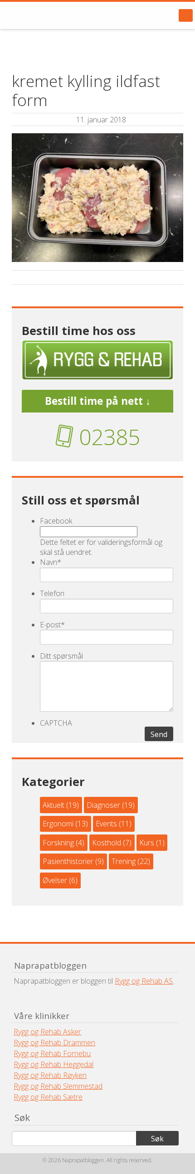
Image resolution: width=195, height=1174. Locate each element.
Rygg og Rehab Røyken (50, 1075)
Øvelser (55, 880)
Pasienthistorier (68, 861)
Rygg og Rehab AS (144, 981)
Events (106, 824)
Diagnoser (103, 805)
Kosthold (106, 843)
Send (159, 734)
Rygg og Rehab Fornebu (52, 1053)
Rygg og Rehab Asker (47, 1032)
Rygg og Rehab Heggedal (53, 1064)
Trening (124, 861)
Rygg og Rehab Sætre (48, 1097)
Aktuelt (53, 805)
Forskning (58, 843)
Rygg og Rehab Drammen (54, 1043)
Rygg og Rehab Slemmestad (58, 1086)
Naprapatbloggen (59, 15)
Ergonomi (58, 824)
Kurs (146, 843)
